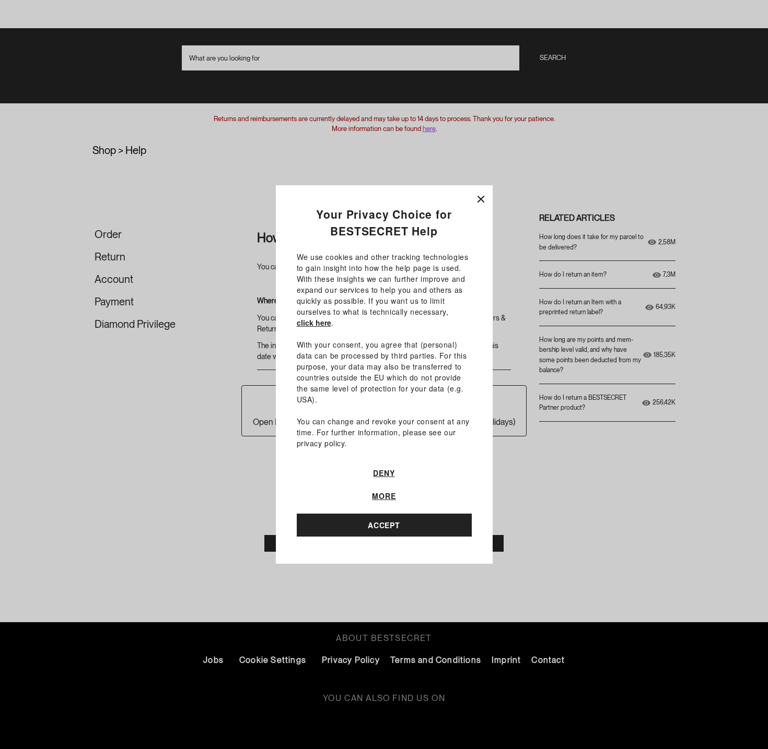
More (383, 496)
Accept (384, 525)
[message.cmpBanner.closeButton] (481, 197)
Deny (383, 473)
